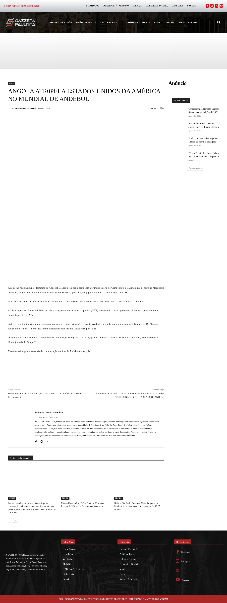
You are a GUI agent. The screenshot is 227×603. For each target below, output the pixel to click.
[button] (219, 22)
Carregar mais (194, 168)
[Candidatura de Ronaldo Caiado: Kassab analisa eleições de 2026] (179, 112)
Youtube (185, 580)
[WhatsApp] (53, 117)
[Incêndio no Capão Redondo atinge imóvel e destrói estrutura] (179, 127)
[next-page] (15, 520)
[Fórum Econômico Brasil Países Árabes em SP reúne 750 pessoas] (179, 156)
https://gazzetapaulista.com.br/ (46, 417)
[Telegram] (68, 117)
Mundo (11, 83)
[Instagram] (212, 6)
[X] (45, 117)
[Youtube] (221, 6)
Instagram (185, 561)
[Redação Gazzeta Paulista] (10, 108)
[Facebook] (207, 6)
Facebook (185, 552)
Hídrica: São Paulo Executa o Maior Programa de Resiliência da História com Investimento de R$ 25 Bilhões (137, 506)
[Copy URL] (76, 117)
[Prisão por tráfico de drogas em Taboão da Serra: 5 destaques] (179, 142)
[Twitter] (216, 6)
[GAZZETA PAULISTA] (20, 22)
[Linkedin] (60, 117)
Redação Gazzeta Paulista (25, 108)
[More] (83, 117)
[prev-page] (10, 520)
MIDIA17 (164, 599)
